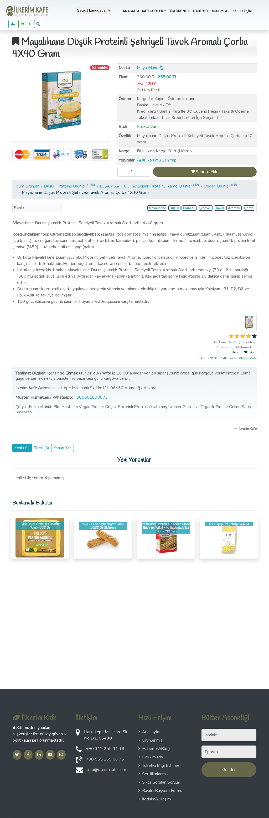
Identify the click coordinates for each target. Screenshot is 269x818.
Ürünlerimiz (152, 740)
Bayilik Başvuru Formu (162, 791)
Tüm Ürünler (179, 11)
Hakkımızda (152, 757)
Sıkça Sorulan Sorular (161, 782)
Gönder (229, 770)
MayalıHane (148, 68)
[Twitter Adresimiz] (17, 755)
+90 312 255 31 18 (105, 749)
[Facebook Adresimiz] (28, 755)
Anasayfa (131, 11)
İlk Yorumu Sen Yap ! (159, 160)
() (27, 24)
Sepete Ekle (207, 172)
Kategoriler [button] (153, 11)
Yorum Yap (62, 447)
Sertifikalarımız (155, 774)
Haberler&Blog (156, 749)
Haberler (201, 11)
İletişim (246, 11)
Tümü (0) (41, 447)
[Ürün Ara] (38, 24)
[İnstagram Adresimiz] (61, 755)
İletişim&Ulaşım (156, 799)
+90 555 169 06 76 (105, 759)
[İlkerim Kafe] (26, 11)
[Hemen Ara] (79, 761)
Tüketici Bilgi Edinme (160, 765)
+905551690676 (91, 397)
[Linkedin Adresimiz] (39, 755)
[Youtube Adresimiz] (50, 755)
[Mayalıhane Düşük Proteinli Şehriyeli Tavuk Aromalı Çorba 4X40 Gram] (61, 100)
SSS (234, 11)
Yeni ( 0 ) (22, 447)
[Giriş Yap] (12, 24)
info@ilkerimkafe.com (106, 770)
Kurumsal (220, 11)
